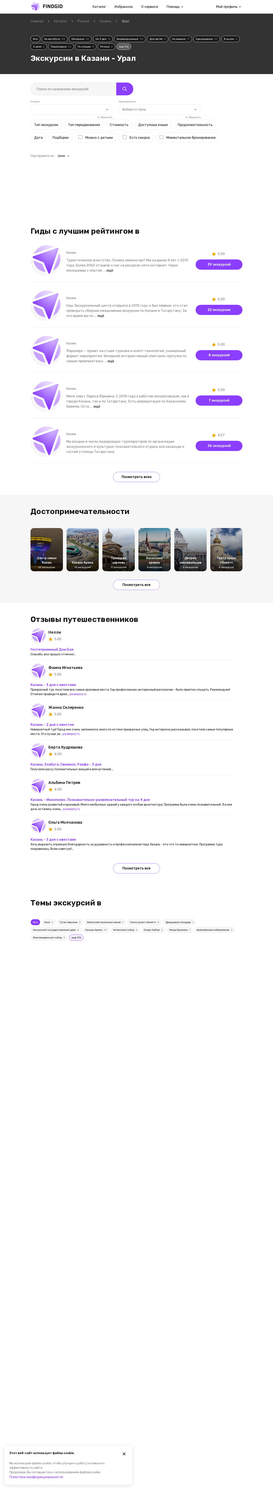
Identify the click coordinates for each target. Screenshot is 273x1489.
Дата (38, 138)
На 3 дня (103, 38)
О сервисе (149, 7)
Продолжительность (195, 125)
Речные (106, 46)
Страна (35, 101)
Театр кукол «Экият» (144, 922)
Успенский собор (125, 929)
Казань (105, 21)
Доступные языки (153, 125)
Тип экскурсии (46, 125)
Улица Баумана (179, 929)
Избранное (124, 7)
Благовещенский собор (49, 937)
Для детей (158, 38)
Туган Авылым (70, 922)
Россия (83, 21)
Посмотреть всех (137, 477)
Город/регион (127, 101)
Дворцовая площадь (179, 922)
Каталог (99, 7)
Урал (48, 922)
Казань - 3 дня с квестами (53, 685)
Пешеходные (61, 46)
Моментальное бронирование (191, 138)
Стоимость (119, 125)
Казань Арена (96, 929)
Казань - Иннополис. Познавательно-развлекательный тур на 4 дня (90, 800)
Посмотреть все (136, 585)
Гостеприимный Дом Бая (51, 649)
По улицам (86, 46)
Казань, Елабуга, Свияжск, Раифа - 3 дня (65, 764)
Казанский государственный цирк (56, 929)
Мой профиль (226, 7)
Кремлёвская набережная (214, 929)
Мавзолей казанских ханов (105, 922)
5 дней (38, 46)
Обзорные (80, 38)
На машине (180, 38)
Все (35, 38)
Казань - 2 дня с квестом (52, 725)
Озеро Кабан (153, 929)
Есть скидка (139, 138)
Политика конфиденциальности (36, 1477)
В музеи (230, 38)
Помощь (173, 7)
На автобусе (54, 38)
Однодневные (207, 38)
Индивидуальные (130, 38)
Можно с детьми (99, 138)
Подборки (60, 138)
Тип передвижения (84, 125)
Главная (37, 21)
